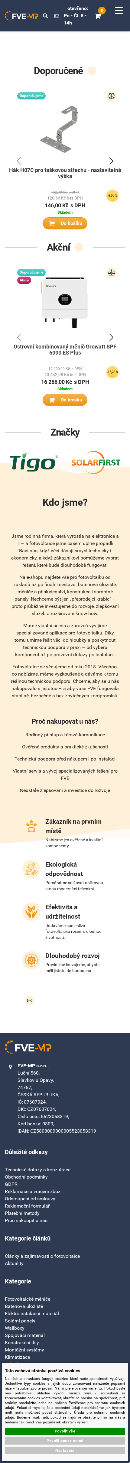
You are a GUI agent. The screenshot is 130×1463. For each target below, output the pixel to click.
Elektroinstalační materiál (32, 1313)
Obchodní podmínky (26, 1177)
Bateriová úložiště (24, 1306)
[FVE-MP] (21, 15)
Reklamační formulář (27, 1206)
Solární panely (20, 1321)
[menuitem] (42, 1256)
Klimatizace (17, 1357)
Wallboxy (14, 1328)
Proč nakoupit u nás (26, 1220)
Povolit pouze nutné (65, 1441)
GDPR (11, 1184)
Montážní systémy (24, 1350)
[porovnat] (111, 96)
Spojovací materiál (25, 1335)
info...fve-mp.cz (56, 15)
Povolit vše (65, 1431)
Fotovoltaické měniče (27, 1299)
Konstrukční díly (22, 1342)
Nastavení (65, 1450)
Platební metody (22, 1213)
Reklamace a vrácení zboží (33, 1191)
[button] (45, 15)
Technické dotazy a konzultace (37, 1170)
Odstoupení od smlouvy (30, 1199)
